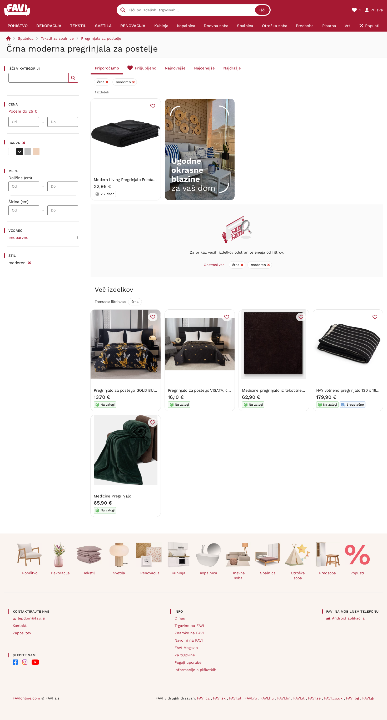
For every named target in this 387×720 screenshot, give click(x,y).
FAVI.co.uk (334, 698)
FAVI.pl (235, 698)
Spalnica (25, 38)
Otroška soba (298, 575)
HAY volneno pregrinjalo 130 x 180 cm (350, 390)
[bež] (36, 151)
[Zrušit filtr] (29, 262)
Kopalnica (208, 573)
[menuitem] (17, 26)
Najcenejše (204, 68)
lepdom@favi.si (31, 618)
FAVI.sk (220, 698)
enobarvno (18, 237)
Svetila (119, 573)
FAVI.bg (353, 698)
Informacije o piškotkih (195, 670)
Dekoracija (60, 573)
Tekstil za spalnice (57, 38)
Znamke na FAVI (189, 633)
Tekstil (89, 573)
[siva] (27, 151)
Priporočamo (107, 68)
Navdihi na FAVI (189, 640)
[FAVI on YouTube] (35, 662)
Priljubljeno (145, 68)
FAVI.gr (368, 698)
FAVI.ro (251, 698)
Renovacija (150, 573)
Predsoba (327, 573)
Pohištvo (29, 573)
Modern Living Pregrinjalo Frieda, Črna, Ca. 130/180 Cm (144, 179)
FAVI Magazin (186, 648)
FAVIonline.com (26, 698)
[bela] (11, 151)
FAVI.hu (267, 698)
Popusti (357, 573)
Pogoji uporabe (188, 662)
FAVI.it (299, 698)
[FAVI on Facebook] (15, 662)
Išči (262, 10)
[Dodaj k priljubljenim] (152, 106)
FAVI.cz (204, 698)
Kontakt (20, 625)
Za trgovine (185, 655)
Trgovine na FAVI (189, 625)
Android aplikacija (348, 618)
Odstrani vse (214, 265)
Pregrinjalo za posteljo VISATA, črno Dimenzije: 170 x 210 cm (223, 390)
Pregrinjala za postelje (101, 38)
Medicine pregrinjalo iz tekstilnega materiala (283, 390)
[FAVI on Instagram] (24, 662)
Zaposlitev (22, 633)
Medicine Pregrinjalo (112, 496)
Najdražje (232, 68)
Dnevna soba (238, 575)
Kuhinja (178, 573)
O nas (180, 618)
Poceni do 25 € (22, 111)
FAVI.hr (284, 698)
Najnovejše (175, 68)
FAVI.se (315, 698)
